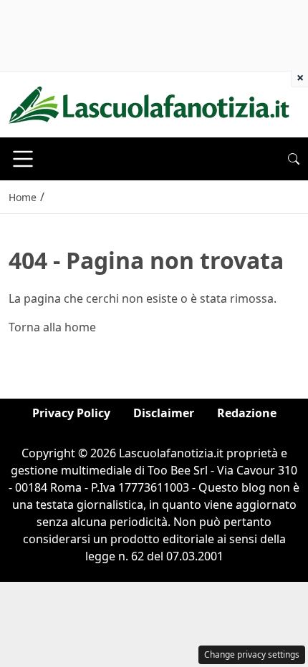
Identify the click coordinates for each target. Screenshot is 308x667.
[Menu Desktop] (23, 158)
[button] (293, 158)
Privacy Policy (71, 413)
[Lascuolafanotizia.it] (149, 103)
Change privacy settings (251, 654)
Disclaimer (163, 413)
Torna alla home (52, 327)
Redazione (246, 413)
